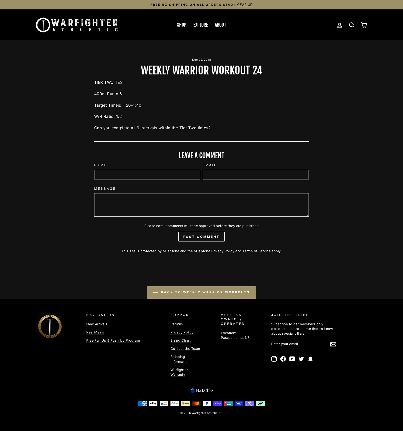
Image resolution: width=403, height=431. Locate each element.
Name (100, 165)
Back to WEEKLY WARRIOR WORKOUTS (205, 292)
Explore (200, 25)
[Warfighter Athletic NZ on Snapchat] (310, 359)
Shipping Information (180, 359)
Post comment (201, 236)
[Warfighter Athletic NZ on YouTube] (292, 359)
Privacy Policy (222, 251)
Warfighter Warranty (179, 372)
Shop (181, 25)
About (220, 25)
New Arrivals (96, 324)
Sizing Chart (180, 340)
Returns (176, 324)
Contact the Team (185, 348)
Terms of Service (257, 251)
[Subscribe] (333, 344)
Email (210, 165)
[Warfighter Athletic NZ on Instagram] (274, 359)
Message (105, 188)
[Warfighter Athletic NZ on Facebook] (283, 359)
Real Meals (95, 332)
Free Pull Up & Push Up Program (113, 340)
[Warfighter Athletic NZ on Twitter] (301, 359)
